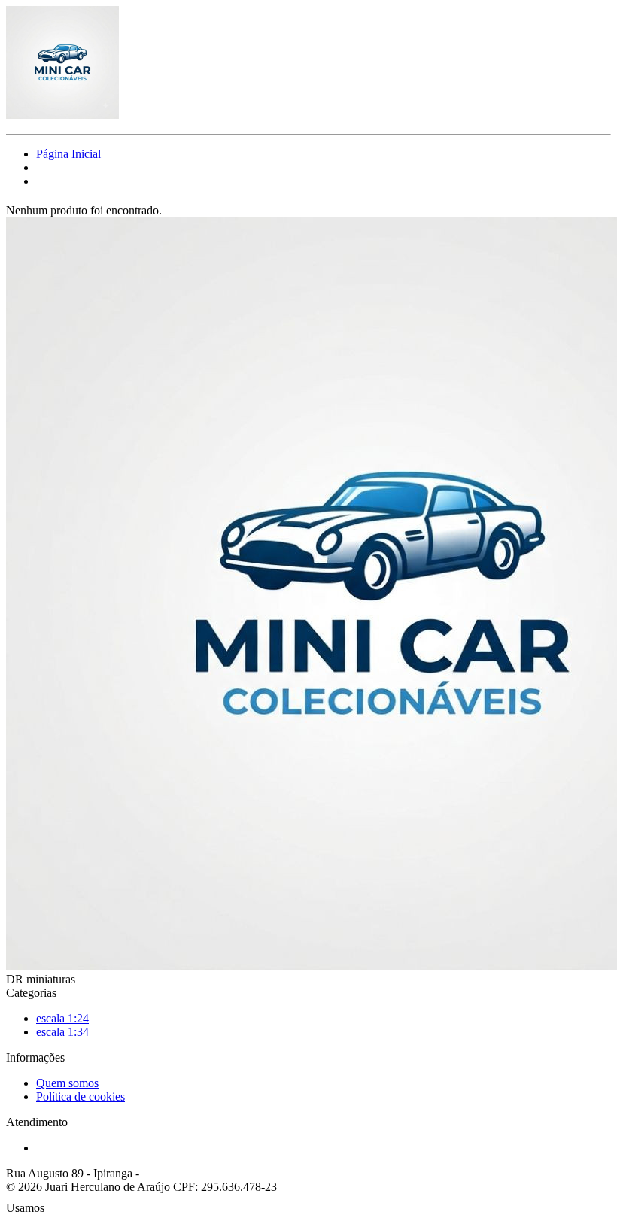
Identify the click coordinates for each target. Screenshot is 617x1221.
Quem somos (67, 1083)
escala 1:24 (62, 1018)
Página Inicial (68, 153)
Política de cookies (80, 1096)
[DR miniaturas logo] (62, 114)
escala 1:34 (62, 1031)
